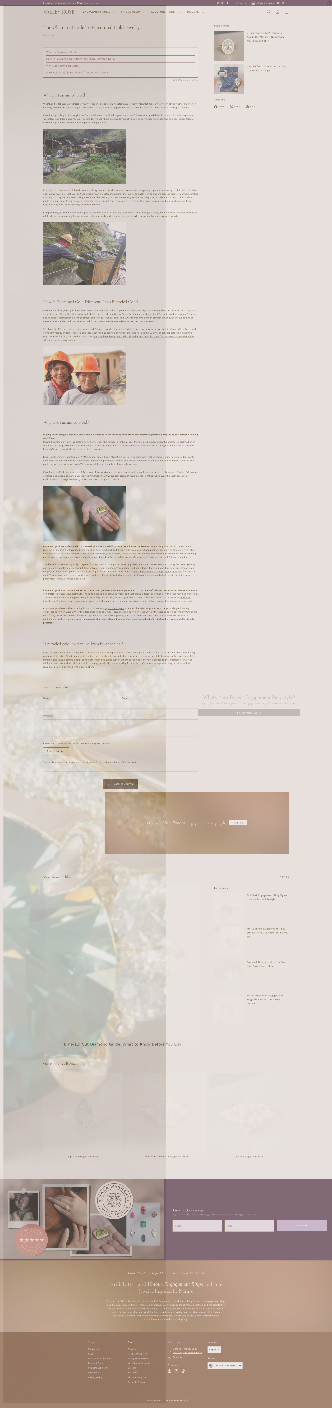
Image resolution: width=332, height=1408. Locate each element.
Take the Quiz (249, 713)
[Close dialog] (329, 3)
